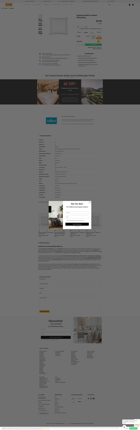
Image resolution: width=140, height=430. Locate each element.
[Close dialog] (90, 202)
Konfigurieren (125, 428)
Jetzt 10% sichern (77, 224)
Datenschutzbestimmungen (80, 220)
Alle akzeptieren (133, 428)
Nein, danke (77, 226)
